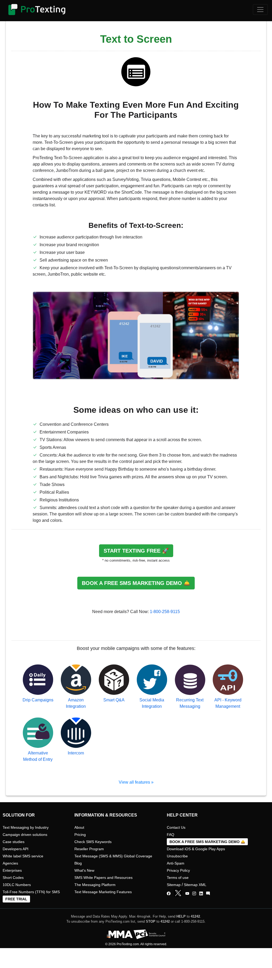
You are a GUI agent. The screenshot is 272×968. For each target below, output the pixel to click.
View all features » (136, 782)
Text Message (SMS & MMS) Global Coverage (113, 856)
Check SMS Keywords (93, 842)
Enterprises (12, 870)
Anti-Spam (175, 863)
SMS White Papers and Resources (103, 877)
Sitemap (174, 885)
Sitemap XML (195, 885)
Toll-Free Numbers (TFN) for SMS (31, 892)
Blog (78, 863)
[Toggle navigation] (260, 9)
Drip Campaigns (38, 700)
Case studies (13, 842)
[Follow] (194, 894)
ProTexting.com (128, 944)
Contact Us (176, 827)
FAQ (170, 834)
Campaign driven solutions (25, 834)
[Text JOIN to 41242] (208, 894)
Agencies (10, 863)
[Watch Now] (187, 894)
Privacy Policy (178, 870)
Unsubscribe (177, 856)
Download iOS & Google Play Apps (196, 849)
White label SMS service (23, 856)
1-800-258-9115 (165, 611)
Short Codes (13, 877)
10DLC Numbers (17, 885)
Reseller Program (89, 849)
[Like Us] (169, 894)
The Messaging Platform (95, 885)
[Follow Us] (179, 894)
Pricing (80, 834)
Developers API (15, 849)
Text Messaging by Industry (26, 827)
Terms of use (178, 877)
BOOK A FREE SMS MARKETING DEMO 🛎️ (136, 583)
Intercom (76, 753)
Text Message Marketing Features (103, 892)
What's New (84, 870)
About (79, 827)
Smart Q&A (114, 700)
